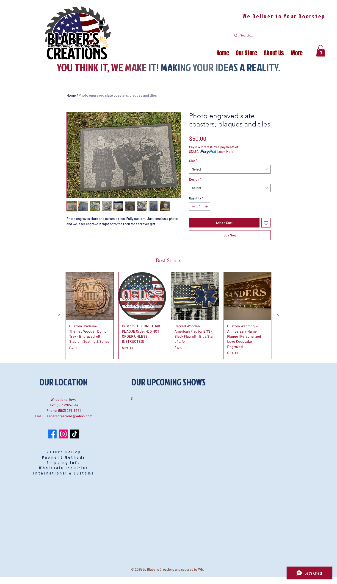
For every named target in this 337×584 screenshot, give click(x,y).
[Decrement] (193, 206)
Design (195, 179)
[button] (321, 50)
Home (71, 95)
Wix (201, 569)
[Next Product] (278, 315)
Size (193, 161)
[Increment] (207, 206)
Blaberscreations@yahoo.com (69, 416)
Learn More (225, 152)
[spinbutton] (200, 206)
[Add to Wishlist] (266, 222)
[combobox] (230, 169)
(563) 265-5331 (68, 405)
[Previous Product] (59, 315)
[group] (168, 316)
